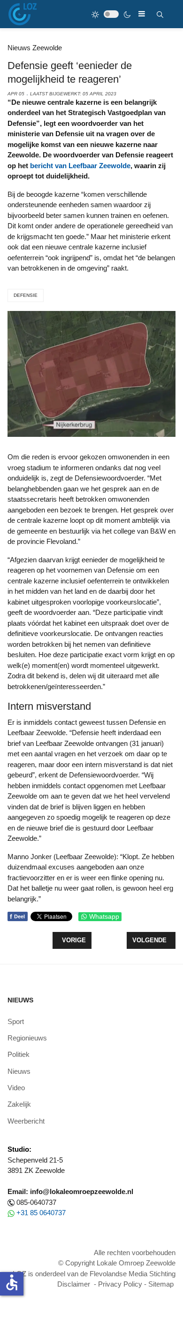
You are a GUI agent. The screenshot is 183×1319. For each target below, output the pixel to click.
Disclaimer (73, 1284)
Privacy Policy (120, 1284)
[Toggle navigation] (141, 14)
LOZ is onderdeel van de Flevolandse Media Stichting (94, 1274)
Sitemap (161, 1284)
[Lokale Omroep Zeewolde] (23, 14)
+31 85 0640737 (41, 1213)
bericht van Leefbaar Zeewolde (80, 166)
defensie (26, 295)
